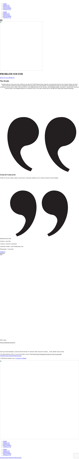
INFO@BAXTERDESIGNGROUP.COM (43, 354)
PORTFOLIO (6, 6)
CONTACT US (7, 9)
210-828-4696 (58, 354)
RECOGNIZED (7, 8)
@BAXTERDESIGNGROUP (7, 342)
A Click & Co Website (20, 358)
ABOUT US (6, 5)
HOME (5, 4)
